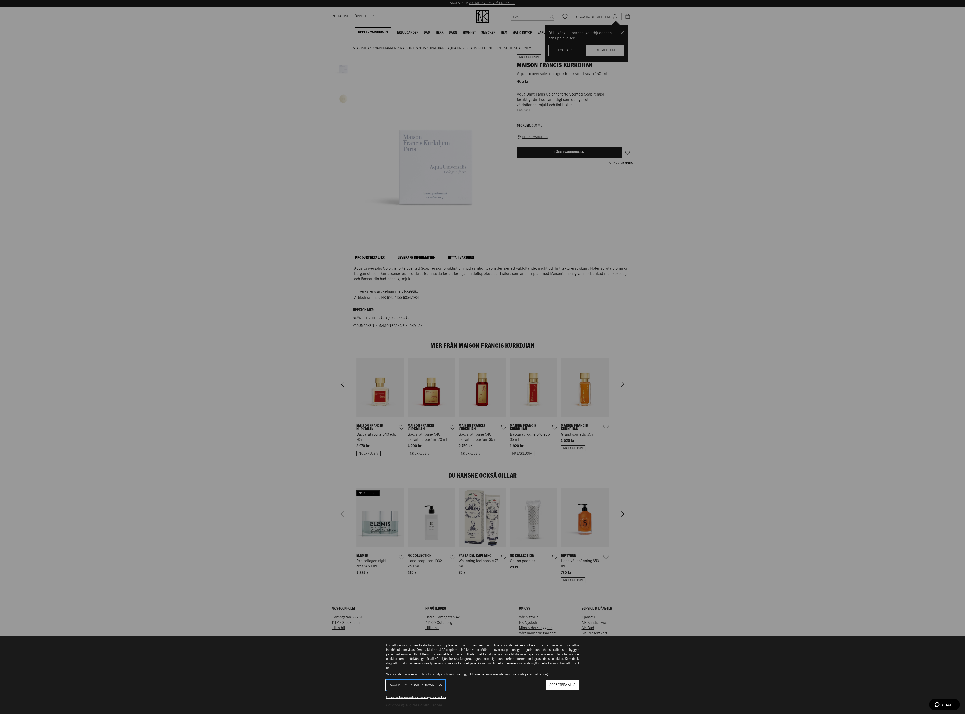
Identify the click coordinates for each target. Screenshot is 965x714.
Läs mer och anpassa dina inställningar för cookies (416, 697)
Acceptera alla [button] (562, 685)
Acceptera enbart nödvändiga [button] (416, 685)
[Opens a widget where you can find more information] (944, 705)
